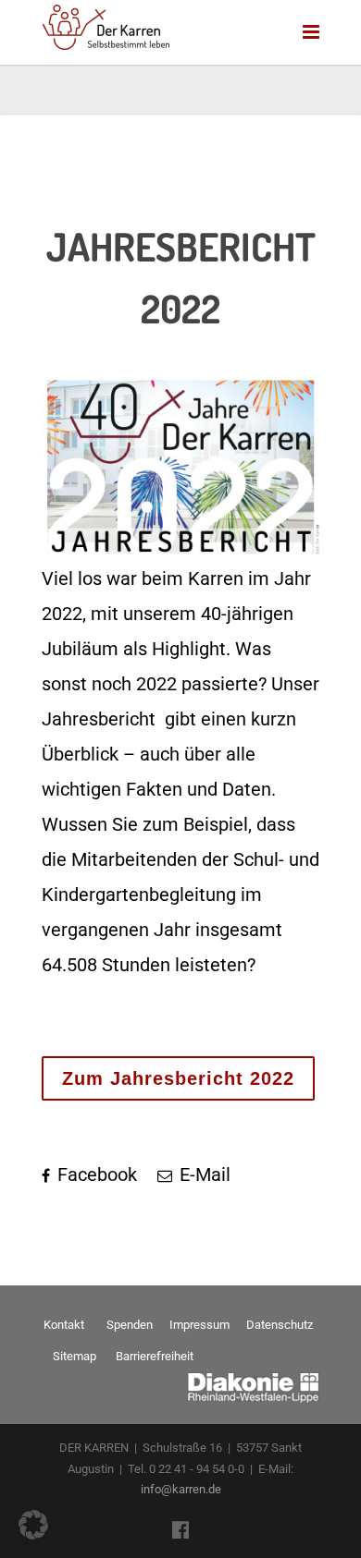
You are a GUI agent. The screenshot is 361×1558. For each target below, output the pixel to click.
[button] (33, 1524)
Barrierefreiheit (154, 1356)
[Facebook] (180, 1530)
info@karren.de (181, 1489)
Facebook (95, 1174)
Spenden (129, 1325)
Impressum (199, 1325)
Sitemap (74, 1356)
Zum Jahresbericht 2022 (178, 1078)
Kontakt (64, 1325)
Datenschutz (279, 1325)
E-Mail (202, 1174)
